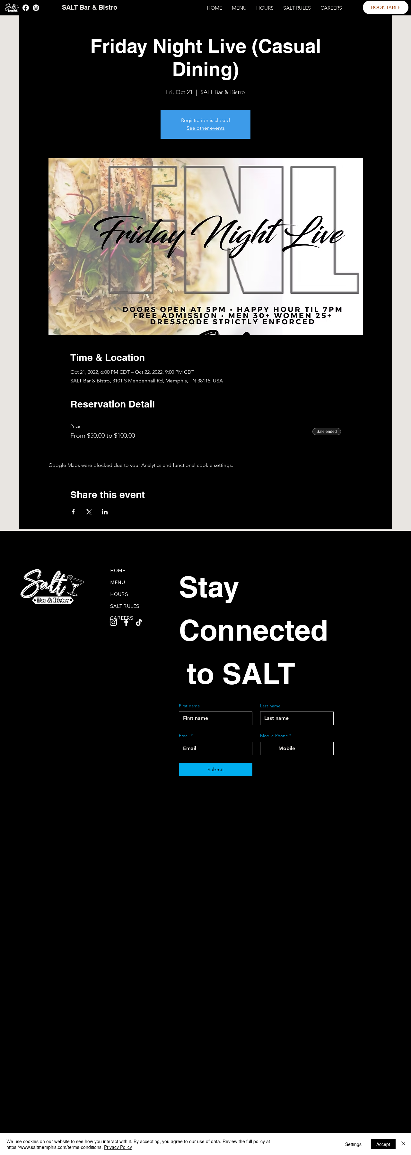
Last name (270, 706)
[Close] (403, 1144)
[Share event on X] (89, 511)
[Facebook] (25, 7)
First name (189, 706)
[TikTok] (139, 622)
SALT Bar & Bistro (89, 7)
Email (186, 736)
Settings (353, 1144)
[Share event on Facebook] (73, 511)
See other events (206, 128)
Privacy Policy (118, 1147)
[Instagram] (36, 7)
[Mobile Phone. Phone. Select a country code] (270, 748)
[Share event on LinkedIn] (105, 511)
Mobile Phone (275, 736)
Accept (383, 1144)
